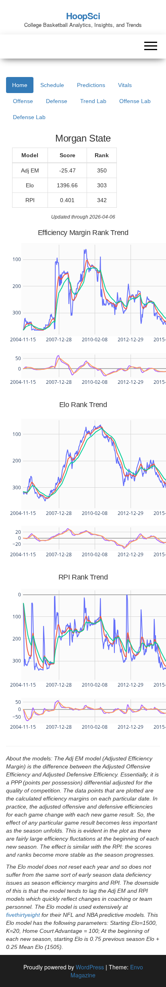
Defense (56, 101)
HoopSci (83, 15)
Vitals (125, 85)
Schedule (52, 85)
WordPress (90, 967)
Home (19, 85)
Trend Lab (93, 101)
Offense (23, 101)
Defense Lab (29, 117)
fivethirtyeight (23, 915)
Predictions (91, 85)
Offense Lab (135, 101)
